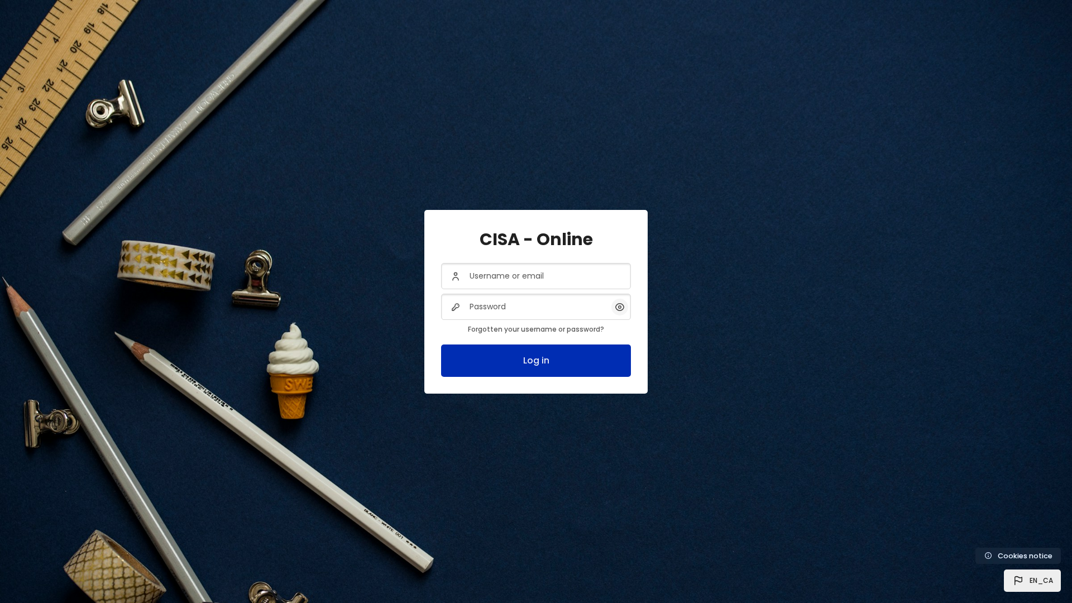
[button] (1032, 581)
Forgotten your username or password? (536, 329)
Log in (536, 360)
